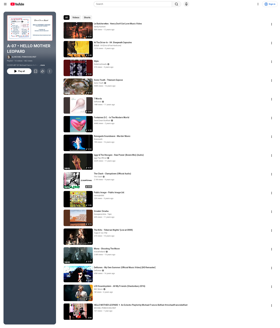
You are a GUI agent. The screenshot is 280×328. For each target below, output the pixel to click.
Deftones (97, 102)
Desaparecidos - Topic (103, 214)
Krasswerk (98, 139)
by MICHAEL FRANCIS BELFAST (24, 57)
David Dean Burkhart (102, 120)
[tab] (67, 17)
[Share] (43, 71)
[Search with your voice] (186, 4)
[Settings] (258, 4)
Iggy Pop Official (100, 158)
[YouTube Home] (17, 4)
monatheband (99, 252)
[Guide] (5, 4)
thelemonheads (100, 64)
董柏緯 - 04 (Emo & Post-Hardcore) (107, 46)
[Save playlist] (35, 71)
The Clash (98, 177)
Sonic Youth (99, 83)
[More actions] (49, 71)
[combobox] (133, 4)
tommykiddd (99, 195)
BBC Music (98, 289)
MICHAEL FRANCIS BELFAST (105, 308)
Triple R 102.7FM (100, 233)
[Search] (176, 4)
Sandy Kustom (100, 27)
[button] (29, 28)
